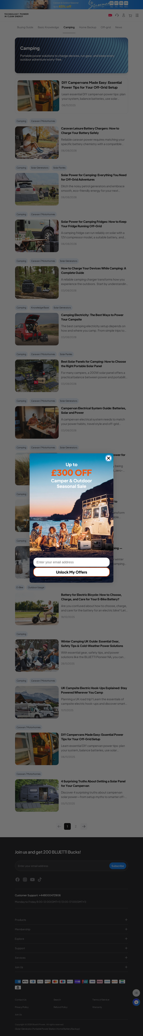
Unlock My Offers (71, 572)
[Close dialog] (109, 458)
